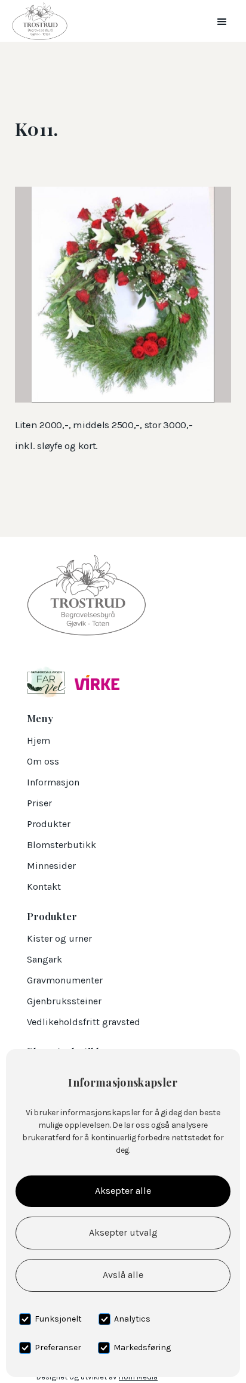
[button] (222, 21)
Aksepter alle (123, 1190)
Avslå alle (123, 1274)
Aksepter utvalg (123, 1232)
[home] (36, 21)
